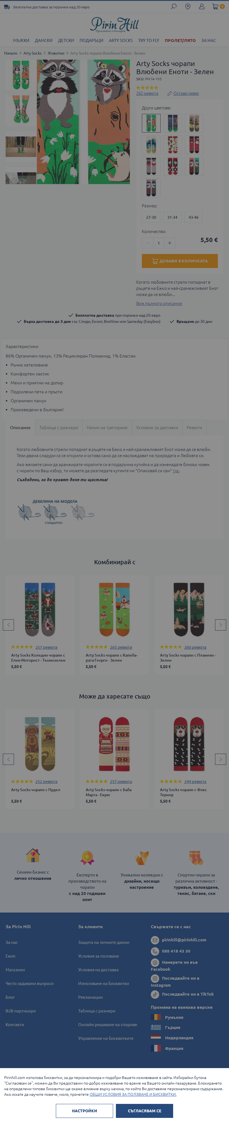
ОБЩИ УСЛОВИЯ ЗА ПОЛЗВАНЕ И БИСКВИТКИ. (133, 1094)
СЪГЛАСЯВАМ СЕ (144, 1111)
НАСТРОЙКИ (84, 1111)
